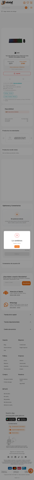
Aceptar (17, 246)
